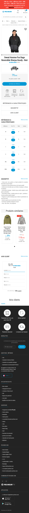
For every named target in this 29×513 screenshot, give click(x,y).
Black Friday (5, 428)
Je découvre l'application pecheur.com (10, 494)
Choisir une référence (15, 84)
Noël (3, 431)
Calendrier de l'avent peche (8, 438)
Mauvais (7, 284)
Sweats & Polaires (21, 21)
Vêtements (13, 21)
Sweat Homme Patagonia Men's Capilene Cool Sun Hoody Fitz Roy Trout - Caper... (7, 228)
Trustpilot (3, 303)
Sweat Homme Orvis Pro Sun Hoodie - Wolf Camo (21, 228)
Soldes (3, 421)
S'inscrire (22, 346)
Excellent (7, 270)
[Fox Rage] (14, 68)
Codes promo (5, 416)
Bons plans (4, 426)
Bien (6, 274)
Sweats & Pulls (13, 22)
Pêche (7, 21)
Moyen (7, 277)
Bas (6, 281)
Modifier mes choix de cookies (8, 400)
